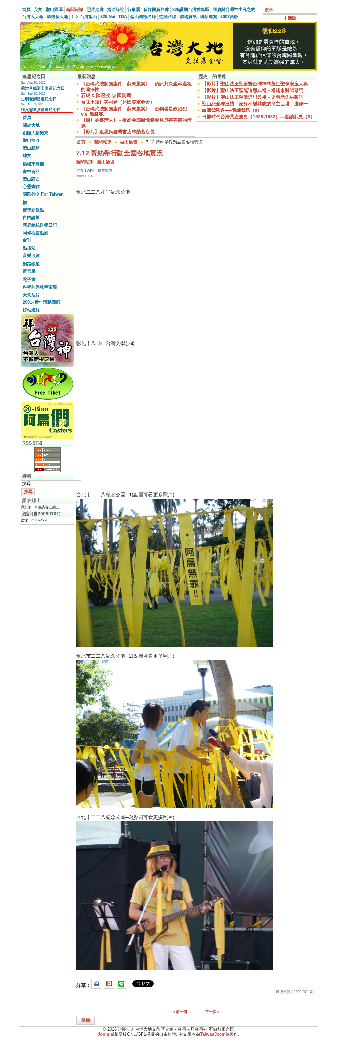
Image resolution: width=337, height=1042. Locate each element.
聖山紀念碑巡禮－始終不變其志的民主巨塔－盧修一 (255, 103)
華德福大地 (57, 16)
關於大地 (31, 125)
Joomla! (106, 1034)
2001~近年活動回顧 (41, 302)
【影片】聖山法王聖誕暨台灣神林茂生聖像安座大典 (255, 83)
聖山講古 (31, 178)
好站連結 (31, 309)
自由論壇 (31, 217)
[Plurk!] (109, 985)
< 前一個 (180, 1012)
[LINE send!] (121, 985)
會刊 (27, 240)
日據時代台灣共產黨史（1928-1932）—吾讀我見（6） (258, 116)
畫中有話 (31, 171)
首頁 (26, 9)
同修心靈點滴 (35, 232)
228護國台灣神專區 (190, 9)
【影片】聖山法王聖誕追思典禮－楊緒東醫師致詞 (252, 90)
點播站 (29, 247)
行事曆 (133, 9)
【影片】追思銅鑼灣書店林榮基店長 (118, 131)
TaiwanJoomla (214, 1034)
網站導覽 (208, 16)
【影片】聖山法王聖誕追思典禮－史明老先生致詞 (252, 97)
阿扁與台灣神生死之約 (234, 9)
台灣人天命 (32, 16)
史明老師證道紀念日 (39, 99)
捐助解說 (115, 9)
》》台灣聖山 (84, 16)
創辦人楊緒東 (35, 132)
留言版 (29, 271)
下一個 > (212, 1012)
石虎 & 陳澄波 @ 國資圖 (106, 95)
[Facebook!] (96, 985)
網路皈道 (31, 263)
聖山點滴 (31, 147)
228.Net (107, 16)
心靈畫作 (31, 186)
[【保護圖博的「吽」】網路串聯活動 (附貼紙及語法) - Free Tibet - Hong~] (47, 400)
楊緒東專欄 (33, 163)
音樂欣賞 (31, 255)
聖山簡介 (31, 140)
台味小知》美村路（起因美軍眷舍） (118, 102)
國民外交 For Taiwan (43, 194)
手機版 (289, 18)
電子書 (29, 279)
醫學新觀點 (33, 209)
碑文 (27, 155)
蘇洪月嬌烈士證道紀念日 (43, 88)
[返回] (86, 1020)
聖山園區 (54, 9)
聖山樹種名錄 (143, 16)
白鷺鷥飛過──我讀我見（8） (232, 110)
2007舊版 (229, 16)
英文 (38, 9)
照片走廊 (95, 9)
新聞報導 (74, 9)
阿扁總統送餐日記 (40, 225)
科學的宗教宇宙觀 (40, 287)
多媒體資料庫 (156, 9)
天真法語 (31, 294)
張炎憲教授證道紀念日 (41, 110)
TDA (122, 16)
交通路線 (167, 16)
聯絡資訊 (188, 16)
